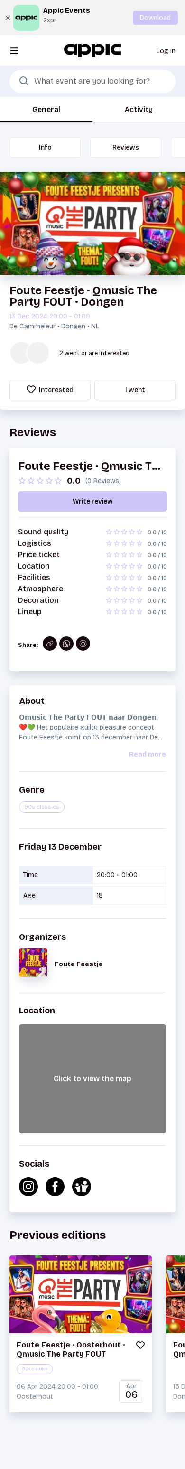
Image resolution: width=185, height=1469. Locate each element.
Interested (55, 390)
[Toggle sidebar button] (14, 50)
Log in (166, 51)
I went (135, 390)
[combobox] (92, 81)
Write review (93, 501)
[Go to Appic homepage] (92, 50)
